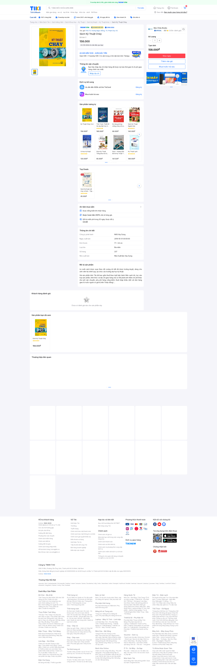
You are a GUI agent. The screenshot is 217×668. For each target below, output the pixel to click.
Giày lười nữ (84, 632)
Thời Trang (141, 597)
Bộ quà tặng (105, 660)
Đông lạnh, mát (52, 618)
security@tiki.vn (54, 552)
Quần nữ (80, 597)
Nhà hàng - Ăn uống (134, 641)
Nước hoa (46, 654)
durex (84, 583)
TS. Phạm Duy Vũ (112, 30)
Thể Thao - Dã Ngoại (160, 609)
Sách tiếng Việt (129, 661)
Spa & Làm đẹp (138, 639)
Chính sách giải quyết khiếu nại (81, 537)
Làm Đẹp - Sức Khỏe (46, 641)
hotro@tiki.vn (55, 549)
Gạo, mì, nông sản (49, 620)
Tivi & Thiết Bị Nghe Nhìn (135, 611)
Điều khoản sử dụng (77, 539)
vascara (41, 583)
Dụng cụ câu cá (162, 618)
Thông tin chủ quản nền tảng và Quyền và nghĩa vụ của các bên (110, 557)
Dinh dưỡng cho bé (48, 603)
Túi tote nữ (79, 653)
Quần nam (79, 611)
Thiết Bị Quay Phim (164, 643)
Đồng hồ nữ (106, 614)
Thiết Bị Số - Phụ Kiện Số (133, 618)
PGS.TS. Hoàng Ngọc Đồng (96, 30)
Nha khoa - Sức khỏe (136, 643)
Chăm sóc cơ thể (48, 647)
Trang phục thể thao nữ (159, 611)
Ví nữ (87, 652)
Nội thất (104, 637)
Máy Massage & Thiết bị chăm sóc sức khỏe (51, 648)
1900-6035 (47, 523)
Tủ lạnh (158, 599)
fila (63, 585)
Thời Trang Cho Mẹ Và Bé (46, 597)
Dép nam (77, 642)
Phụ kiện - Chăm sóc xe (131, 651)
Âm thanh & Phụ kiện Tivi (160, 597)
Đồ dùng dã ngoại (165, 613)
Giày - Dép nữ (72, 626)
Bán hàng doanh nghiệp (78, 547)
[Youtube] (159, 524)
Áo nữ (69, 597)
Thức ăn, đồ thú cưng (49, 625)
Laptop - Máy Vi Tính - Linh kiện (108, 619)
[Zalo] (164, 524)
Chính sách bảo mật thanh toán (81, 531)
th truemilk (61, 583)
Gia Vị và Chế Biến (105, 654)
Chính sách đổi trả (44, 541)
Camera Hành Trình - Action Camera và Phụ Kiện (164, 637)
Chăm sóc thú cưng (101, 651)
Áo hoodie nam (76, 615)
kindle (128, 583)
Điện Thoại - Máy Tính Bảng (49, 631)
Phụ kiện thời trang (102, 603)
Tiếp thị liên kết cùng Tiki (79, 545)
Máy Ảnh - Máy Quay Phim (162, 631)
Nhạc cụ (110, 643)
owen (73, 583)
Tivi (157, 603)
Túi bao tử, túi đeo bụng (84, 661)
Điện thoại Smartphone (45, 633)
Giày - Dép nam (73, 637)
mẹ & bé (66, 12)
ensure (78, 583)
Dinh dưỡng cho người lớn (50, 605)
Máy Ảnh (169, 644)
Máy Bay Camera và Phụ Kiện (164, 643)
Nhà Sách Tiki (129, 658)
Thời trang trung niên (77, 605)
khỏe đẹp (74, 12)
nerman (133, 583)
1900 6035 (47, 574)
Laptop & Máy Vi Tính (139, 608)
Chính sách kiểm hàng (45, 538)
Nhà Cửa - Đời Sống (103, 631)
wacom (139, 583)
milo (99, 583)
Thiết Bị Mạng (106, 625)
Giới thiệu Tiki (75, 523)
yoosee (152, 583)
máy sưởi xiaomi (167, 658)
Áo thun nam (71, 611)
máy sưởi (155, 651)
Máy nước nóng (165, 603)
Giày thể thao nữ (168, 624)
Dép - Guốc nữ (81, 628)
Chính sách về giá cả (105, 534)
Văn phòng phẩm (140, 661)
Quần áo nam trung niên (78, 620)
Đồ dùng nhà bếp (44, 662)
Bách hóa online (133, 606)
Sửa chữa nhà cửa (105, 635)
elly (95, 583)
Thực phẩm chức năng (49, 645)
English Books (135, 662)
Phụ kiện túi (87, 653)
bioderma (90, 583)
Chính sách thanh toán (105, 542)
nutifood (122, 583)
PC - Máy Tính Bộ (104, 627)
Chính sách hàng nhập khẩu (47, 546)
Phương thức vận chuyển (46, 536)
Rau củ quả (45, 616)
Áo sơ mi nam (79, 613)
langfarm (48, 585)
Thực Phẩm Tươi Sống (46, 612)
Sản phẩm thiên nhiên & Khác (49, 650)
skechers (105, 583)
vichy (59, 585)
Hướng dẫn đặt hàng (45, 533)
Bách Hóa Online (102, 648)
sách (88, 12)
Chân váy (81, 601)
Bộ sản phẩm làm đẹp (50, 655)
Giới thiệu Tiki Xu (76, 542)
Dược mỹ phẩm (56, 656)
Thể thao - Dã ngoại (133, 601)
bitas (173, 583)
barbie (68, 583)
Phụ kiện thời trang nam (107, 606)
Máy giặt (159, 601)
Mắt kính (113, 606)
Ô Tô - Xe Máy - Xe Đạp (133, 648)
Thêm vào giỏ (167, 61)
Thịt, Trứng (48, 615)
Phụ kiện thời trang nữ (102, 606)
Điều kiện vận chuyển (77, 550)
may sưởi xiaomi (162, 656)
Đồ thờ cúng (103, 643)
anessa (145, 583)
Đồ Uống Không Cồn (107, 658)
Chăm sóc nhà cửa (51, 627)
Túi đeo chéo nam (78, 660)
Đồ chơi (58, 597)
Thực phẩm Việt (55, 616)
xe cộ (60, 12)
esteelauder (52, 583)
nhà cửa (82, 12)
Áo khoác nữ (82, 599)
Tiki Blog (74, 526)
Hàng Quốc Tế (129, 595)
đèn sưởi (162, 651)
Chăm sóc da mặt (44, 643)
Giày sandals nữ (78, 630)
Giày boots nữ (74, 632)
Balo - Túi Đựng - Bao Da (164, 639)
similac (162, 583)
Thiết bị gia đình (56, 662)
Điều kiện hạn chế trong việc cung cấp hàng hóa (110, 538)
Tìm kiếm (140, 8)
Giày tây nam (81, 640)
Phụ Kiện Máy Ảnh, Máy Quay (161, 633)
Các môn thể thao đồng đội (165, 620)
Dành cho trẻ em (48, 624)
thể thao (94, 12)
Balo (96, 597)
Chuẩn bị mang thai (48, 608)
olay (157, 583)
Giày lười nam (71, 640)
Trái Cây (41, 615)
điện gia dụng (51, 12)
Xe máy (129, 652)
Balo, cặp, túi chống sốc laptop (108, 598)
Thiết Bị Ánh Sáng (165, 635)
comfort (168, 583)
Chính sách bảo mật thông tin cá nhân (83, 534)
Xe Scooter (141, 652)
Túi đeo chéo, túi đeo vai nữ (76, 652)
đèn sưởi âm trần (161, 663)
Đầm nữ (74, 597)
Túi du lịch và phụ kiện (106, 597)
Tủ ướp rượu (173, 605)
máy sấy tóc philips (166, 652)
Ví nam (69, 660)
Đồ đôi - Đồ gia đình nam (82, 616)
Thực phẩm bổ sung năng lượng (165, 624)
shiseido (41, 585)
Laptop (113, 627)
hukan (54, 585)
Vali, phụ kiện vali (115, 599)
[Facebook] (155, 524)
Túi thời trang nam (74, 657)
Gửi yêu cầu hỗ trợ (44, 530)
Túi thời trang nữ (73, 649)
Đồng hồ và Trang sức (104, 611)
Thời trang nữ (72, 595)
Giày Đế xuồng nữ (79, 633)
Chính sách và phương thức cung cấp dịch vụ (110, 548)
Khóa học (141, 637)
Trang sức (98, 614)
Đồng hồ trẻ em (116, 615)
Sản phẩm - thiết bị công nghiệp (137, 609)
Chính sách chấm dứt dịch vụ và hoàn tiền (110, 552)
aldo (110, 583)
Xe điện (143, 651)
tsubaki (67, 585)
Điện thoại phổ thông (49, 635)
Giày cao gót (71, 628)
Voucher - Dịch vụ (131, 635)
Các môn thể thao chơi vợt (165, 621)
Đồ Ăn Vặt (102, 656)
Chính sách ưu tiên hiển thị (106, 544)
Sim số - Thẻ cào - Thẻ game (140, 644)
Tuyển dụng (74, 528)
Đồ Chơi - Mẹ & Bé (45, 595)
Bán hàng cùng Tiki (104, 526)
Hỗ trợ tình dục (54, 654)
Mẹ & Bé (136, 605)
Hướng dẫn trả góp (44, 544)
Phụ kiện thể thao (165, 615)
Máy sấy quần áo (162, 605)
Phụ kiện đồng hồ (104, 615)
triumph (115, 583)
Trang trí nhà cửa (100, 633)
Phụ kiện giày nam (77, 643)
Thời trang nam (73, 609)
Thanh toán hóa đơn (130, 637)
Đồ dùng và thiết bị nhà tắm (109, 639)
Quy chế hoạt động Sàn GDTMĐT (109, 523)
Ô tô (135, 652)
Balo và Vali (100, 595)
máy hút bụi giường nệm (164, 659)
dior (46, 583)
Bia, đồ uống (46, 622)
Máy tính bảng (47, 637)
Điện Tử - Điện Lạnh (160, 595)
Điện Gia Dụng (44, 660)
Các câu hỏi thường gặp (46, 528)
